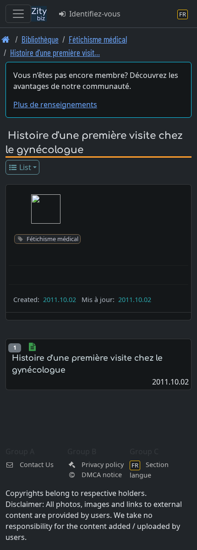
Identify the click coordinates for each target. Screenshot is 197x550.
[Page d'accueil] (5, 39)
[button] (45, 209)
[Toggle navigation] (18, 14)
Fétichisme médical (98, 39)
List (24, 167)
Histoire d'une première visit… (55, 52)
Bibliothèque (40, 39)
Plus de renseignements (55, 104)
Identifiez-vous (93, 14)
